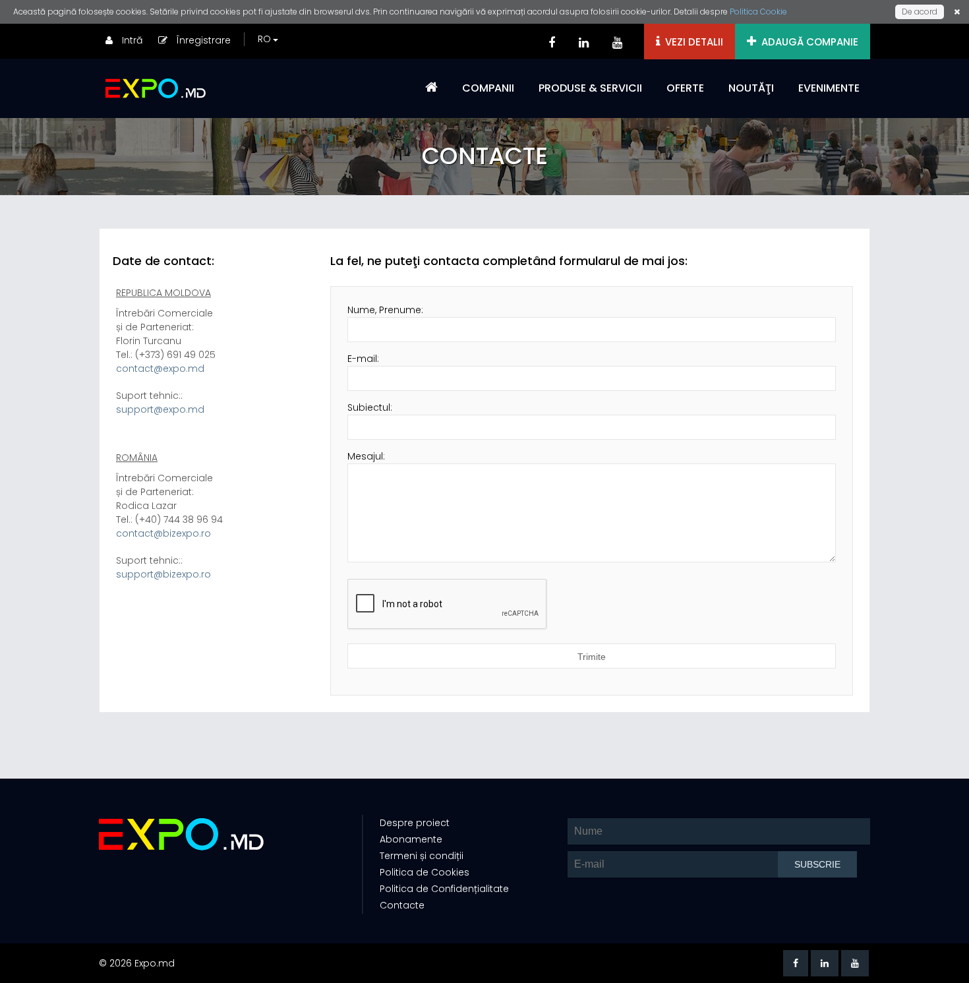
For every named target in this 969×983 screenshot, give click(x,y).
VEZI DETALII (691, 42)
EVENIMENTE (829, 88)
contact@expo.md (160, 368)
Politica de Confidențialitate (444, 888)
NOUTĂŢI (751, 88)
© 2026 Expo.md (137, 963)
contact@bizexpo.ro (163, 533)
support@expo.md (160, 409)
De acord (919, 11)
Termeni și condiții (421, 855)
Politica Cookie (758, 11)
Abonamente (411, 839)
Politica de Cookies (424, 872)
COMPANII (488, 88)
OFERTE (685, 88)
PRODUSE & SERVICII (590, 88)
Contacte (402, 905)
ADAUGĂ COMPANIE (807, 42)
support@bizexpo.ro (163, 574)
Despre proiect (415, 822)
